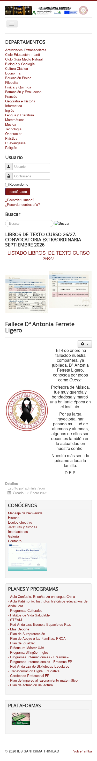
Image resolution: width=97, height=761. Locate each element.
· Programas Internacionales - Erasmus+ (38, 657)
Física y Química (18, 87)
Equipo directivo (20, 522)
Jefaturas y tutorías (22, 527)
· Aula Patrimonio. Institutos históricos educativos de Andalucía (47, 603)
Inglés (9, 110)
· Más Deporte (18, 629)
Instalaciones (18, 531)
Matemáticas (15, 119)
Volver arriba (82, 751)
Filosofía (11, 82)
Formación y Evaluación (23, 91)
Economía (12, 73)
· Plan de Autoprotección (26, 633)
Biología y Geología (20, 64)
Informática (13, 105)
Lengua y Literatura (19, 115)
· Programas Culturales (25, 610)
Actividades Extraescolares (25, 50)
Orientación (13, 133)
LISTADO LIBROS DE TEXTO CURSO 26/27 (49, 255)
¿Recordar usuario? (19, 199)
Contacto (14, 541)
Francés (11, 96)
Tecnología (13, 129)
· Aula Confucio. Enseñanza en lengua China (41, 596)
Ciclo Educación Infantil (23, 54)
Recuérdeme (18, 184)
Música (10, 124)
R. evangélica (15, 143)
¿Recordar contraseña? (22, 204)
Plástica (11, 138)
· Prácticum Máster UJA (26, 647)
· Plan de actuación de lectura (30, 685)
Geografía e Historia (20, 101)
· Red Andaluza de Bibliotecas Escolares (38, 666)
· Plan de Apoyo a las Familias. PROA (37, 638)
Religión (11, 147)
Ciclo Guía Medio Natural (24, 59)
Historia (13, 517)
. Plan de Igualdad (21, 643)
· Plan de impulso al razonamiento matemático (43, 680)
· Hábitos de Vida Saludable (29, 615)
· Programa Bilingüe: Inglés (28, 652)
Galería (13, 536)
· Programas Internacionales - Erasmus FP (40, 661)
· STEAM (15, 619)
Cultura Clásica (16, 68)
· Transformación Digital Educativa (33, 671)
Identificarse (18, 191)
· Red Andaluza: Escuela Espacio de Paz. (39, 624)
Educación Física (18, 78)
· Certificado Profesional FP (28, 675)
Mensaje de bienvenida (25, 513)
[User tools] (85, 344)
